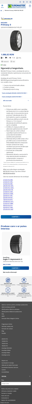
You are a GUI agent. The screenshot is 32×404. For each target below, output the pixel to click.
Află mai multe (7, 100)
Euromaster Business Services (10, 367)
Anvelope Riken (6, 352)
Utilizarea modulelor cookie (8, 391)
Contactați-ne (5, 398)
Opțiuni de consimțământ (8, 400)
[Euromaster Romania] (17, 6)
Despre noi (5, 360)
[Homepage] (1, 10)
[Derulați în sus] (28, 400)
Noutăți (4, 333)
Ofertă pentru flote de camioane (10, 309)
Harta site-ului (5, 395)
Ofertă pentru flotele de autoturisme (12, 311)
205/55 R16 (5, 339)
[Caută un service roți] (30, 6)
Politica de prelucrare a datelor (9, 389)
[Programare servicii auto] (20, 2)
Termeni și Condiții (6, 393)
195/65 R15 (5, 341)
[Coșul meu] (30, 2)
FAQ (3, 314)
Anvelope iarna (6, 355)
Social (4, 376)
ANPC (3, 316)
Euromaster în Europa (8, 363)
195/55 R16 (5, 343)
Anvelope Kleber (6, 350)
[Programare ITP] (23, 2)
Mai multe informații (10, 272)
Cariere (4, 369)
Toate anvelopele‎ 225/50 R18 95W (11, 97)
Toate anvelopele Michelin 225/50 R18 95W (14, 93)
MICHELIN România (9, 173)
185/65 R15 (5, 346)
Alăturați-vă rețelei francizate (10, 365)
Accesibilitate (5, 372)
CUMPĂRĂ (15, 217)
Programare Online (7, 324)
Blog (3, 331)
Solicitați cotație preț (7, 326)
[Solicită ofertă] (27, 2)
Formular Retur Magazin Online (10, 318)
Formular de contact (7, 328)
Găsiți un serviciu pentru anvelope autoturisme (15, 305)
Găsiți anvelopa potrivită (8, 307)
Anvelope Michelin (7, 348)
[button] (3, 10)
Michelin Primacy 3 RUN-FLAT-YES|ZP (14, 10)
